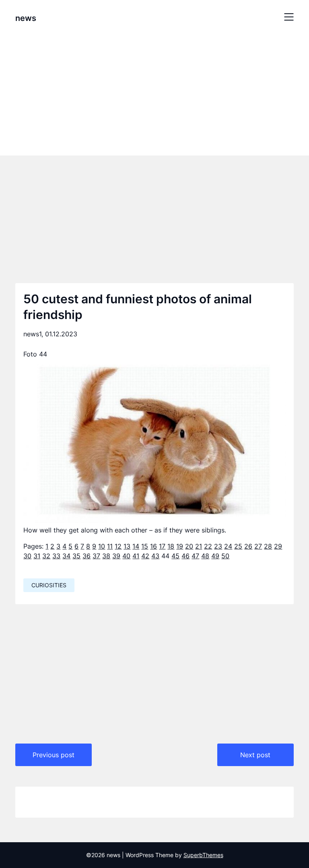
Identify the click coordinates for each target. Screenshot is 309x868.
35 (76, 556)
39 (116, 556)
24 (228, 546)
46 (185, 556)
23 (218, 546)
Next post (255, 755)
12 (118, 546)
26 (248, 546)
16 (153, 546)
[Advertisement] (154, 93)
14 (135, 546)
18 (170, 546)
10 (101, 546)
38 (106, 556)
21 (198, 546)
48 (205, 556)
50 (225, 556)
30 (27, 556)
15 (144, 546)
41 (135, 556)
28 (268, 546)
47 (195, 556)
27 (258, 546)
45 (175, 556)
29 (278, 546)
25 (238, 546)
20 (189, 546)
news (25, 18)
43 (155, 556)
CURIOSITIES (48, 585)
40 (126, 556)
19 (179, 546)
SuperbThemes (203, 854)
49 (215, 556)
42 (145, 556)
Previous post (53, 755)
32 (46, 556)
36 (86, 556)
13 (127, 546)
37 (96, 556)
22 (208, 546)
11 (110, 546)
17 (162, 546)
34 (66, 556)
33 (56, 556)
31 (36, 556)
